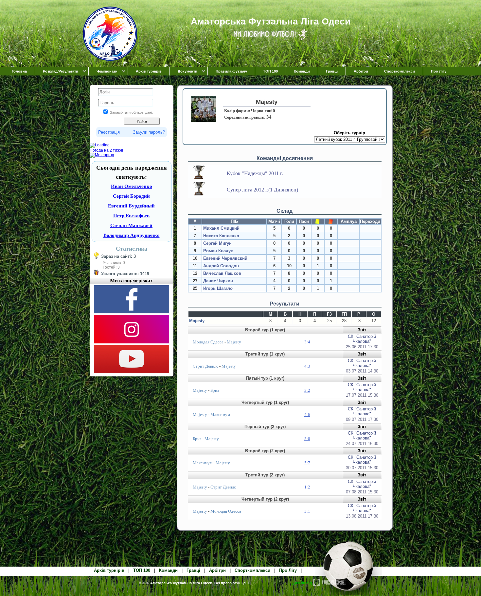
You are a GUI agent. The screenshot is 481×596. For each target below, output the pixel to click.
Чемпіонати (107, 71)
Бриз (214, 390)
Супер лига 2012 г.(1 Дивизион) (262, 189)
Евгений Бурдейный (131, 205)
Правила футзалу (231, 71)
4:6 (307, 414)
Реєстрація (109, 132)
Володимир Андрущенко (131, 235)
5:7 (307, 462)
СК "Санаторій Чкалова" (362, 339)
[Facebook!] (131, 312)
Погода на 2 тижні (106, 150)
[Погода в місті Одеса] (131, 145)
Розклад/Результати (60, 71)
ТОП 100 (270, 71)
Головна (19, 71)
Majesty (197, 320)
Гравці (332, 71)
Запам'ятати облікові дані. (131, 112)
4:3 (307, 366)
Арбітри (361, 71)
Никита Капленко (221, 235)
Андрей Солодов (221, 265)
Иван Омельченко (131, 186)
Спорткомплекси (399, 71)
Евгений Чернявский (225, 258)
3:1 (307, 511)
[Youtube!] (131, 372)
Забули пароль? (149, 132)
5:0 (307, 438)
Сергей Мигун (217, 243)
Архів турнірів (149, 71)
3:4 (307, 341)
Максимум (220, 414)
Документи (187, 71)
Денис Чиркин (218, 280)
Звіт (362, 329)
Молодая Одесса (208, 341)
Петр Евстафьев (131, 215)
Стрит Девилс (205, 366)
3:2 (307, 390)
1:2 (307, 487)
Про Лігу (438, 71)
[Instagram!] (131, 342)
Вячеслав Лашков (222, 273)
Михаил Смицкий (221, 228)
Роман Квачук (218, 250)
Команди (302, 71)
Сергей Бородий (131, 196)
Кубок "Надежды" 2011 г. (255, 173)
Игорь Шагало (218, 288)
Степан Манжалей (131, 225)
